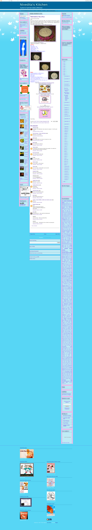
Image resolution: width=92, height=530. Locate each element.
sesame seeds (69, 356)
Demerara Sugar (65, 241)
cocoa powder (69, 232)
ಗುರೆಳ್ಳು (63, 378)
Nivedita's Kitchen (33, 4)
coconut (65, 233)
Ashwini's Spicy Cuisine (66, 425)
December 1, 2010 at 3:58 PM (37, 193)
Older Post (57, 234)
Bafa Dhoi (66, 88)
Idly (67, 279)
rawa (70, 341)
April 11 (65, 156)
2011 (64, 73)
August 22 (66, 128)
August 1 (66, 133)
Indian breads (69, 280)
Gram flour (69, 268)
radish (69, 339)
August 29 (66, 126)
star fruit (70, 362)
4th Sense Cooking (67, 415)
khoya (67, 292)
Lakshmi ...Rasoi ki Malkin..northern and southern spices (42, 199)
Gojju (70, 266)
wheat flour (68, 374)
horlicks (66, 278)
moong (69, 308)
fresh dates (65, 262)
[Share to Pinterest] (57, 121)
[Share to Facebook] (56, 121)
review (70, 347)
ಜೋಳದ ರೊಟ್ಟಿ (68, 378)
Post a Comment (34, 225)
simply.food (49, 83)
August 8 (66, 131)
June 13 (66, 144)
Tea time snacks (65, 367)
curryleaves (69, 239)
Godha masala (64, 266)
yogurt (63, 377)
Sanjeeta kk (35, 171)
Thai (67, 368)
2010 (64, 74)
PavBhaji (63, 328)
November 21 (66, 102)
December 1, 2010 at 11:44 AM (37, 173)
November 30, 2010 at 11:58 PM (38, 140)
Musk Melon (68, 311)
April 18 (66, 154)
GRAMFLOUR (64, 269)
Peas (63, 329)
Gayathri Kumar (35, 180)
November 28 (66, 85)
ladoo (68, 294)
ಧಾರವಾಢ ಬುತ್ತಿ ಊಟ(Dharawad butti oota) (67, 381)
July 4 (65, 139)
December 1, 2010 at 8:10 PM (37, 197)
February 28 (66, 166)
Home (45, 234)
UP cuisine (67, 370)
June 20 (66, 143)
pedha (66, 329)
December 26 (66, 76)
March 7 (66, 164)
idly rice (71, 279)
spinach (69, 361)
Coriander (63, 236)
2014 (64, 68)
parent (67, 325)
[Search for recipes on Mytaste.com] (65, 22)
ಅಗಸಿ (66, 377)
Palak (64, 324)
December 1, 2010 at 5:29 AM (37, 164)
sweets (69, 365)
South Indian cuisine (68, 360)
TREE (63, 370)
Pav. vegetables (68, 327)
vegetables (67, 371)
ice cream (63, 279)
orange (69, 322)
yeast (70, 376)
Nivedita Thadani (35, 204)
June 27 (66, 141)
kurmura (64, 294)
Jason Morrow (49, 522)
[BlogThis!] (54, 121)
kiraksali (67, 293)
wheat (63, 374)
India (64, 280)
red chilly (68, 344)
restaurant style (64, 347)
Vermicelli (63, 372)
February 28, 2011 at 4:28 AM (37, 214)
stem (64, 363)
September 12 (67, 121)
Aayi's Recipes (66, 420)
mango (65, 300)
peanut (69, 328)
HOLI (64, 277)
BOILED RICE (67, 216)
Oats (71, 320)
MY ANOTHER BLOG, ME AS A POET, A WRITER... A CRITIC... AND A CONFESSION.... (38, 10)
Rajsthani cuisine (68, 340)
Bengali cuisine (64, 212)
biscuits (69, 214)
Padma (34, 142)
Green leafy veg (68, 272)
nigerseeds (63, 315)
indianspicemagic (36, 190)
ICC (69, 278)
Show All (70, 427)
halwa (71, 275)
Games (71, 263)
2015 (64, 66)
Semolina (63, 356)
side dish (68, 357)
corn (68, 236)
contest (64, 235)
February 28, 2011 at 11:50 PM (37, 219)
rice (63, 348)
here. (43, 42)
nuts (67, 320)
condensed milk (35, 122)
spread (63, 362)
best (62, 213)
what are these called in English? (26, 148)
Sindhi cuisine (65, 358)
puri (70, 338)
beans (63, 210)
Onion (67, 321)
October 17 (66, 111)
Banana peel (70, 208)
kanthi (34, 195)
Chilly (63, 228)
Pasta (64, 326)
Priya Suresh (35, 152)
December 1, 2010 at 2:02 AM (37, 155)
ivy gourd (68, 284)
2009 (64, 181)
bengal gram (68, 211)
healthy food (65, 276)
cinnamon (63, 232)
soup (68, 359)
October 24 (66, 109)
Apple (64, 204)
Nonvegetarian (64, 317)
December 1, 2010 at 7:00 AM (37, 169)
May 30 (65, 148)
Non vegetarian (67, 316)
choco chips (69, 229)
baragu (65, 209)
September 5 (66, 124)
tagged (63, 366)
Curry (63, 239)
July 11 (65, 138)
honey (63, 278)
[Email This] (53, 121)
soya (64, 361)
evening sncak (69, 247)
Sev (64, 357)
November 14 (66, 105)
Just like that (69, 288)
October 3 (66, 114)
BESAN (70, 212)
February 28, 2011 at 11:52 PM (37, 223)
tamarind (66, 366)
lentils (71, 296)
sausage (63, 355)
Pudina (63, 336)
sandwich (63, 354)
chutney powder (65, 231)
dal (66, 240)
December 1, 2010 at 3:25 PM (37, 188)
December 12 (66, 81)
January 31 (66, 172)
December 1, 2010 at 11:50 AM (37, 178)
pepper (70, 329)
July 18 (65, 136)
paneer (43, 122)
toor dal (68, 369)
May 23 (65, 149)
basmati (69, 209)
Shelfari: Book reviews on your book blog (36, 253)
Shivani (34, 166)
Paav (67, 323)
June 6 (65, 146)
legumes (63, 296)
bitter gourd (64, 215)
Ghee (65, 265)
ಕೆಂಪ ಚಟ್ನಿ (69, 377)
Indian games (64, 282)
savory (69, 355)
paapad (63, 323)
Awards (63, 207)
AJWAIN (67, 202)
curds (69, 238)
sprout (67, 362)
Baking (70, 207)
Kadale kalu (67, 290)
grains (64, 268)
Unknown (34, 147)
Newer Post (32, 234)
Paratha (63, 325)
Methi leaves (64, 302)
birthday (65, 214)
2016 (64, 64)
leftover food (68, 295)
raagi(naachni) (64, 339)
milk (63, 305)
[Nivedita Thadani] (23, 55)
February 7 (66, 171)
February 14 (66, 169)
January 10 (66, 177)
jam (71, 285)
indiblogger (70, 282)
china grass (68, 228)
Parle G (71, 325)
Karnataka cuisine (65, 291)
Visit (65, 442)
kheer (64, 292)
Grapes (69, 269)
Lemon (67, 296)
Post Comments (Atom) (47, 237)
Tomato (63, 369)
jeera (70, 286)
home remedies (68, 277)
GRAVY (63, 270)
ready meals (64, 342)
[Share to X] (55, 121)
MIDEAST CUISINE (67, 304)
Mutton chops (68, 312)
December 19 (66, 78)
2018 (64, 61)
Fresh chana (70, 261)
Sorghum (64, 359)
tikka (70, 368)
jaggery (63, 285)
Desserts (64, 243)
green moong (66, 273)
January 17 (66, 176)
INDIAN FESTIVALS (67, 281)
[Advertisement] (45, 230)
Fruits (70, 262)
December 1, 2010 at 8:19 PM (37, 202)
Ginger (69, 265)
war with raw (69, 372)
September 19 (67, 118)
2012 (64, 71)
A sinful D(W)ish (67, 201)
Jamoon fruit (65, 286)
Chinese (63, 229)
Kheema (70, 291)
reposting (64, 346)
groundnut (66, 274)
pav (67, 326)
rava (67, 341)
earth (67, 245)
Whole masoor (65, 376)
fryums (67, 263)
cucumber (68, 237)
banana (65, 208)
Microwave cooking (68, 303)
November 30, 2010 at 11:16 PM (38, 131)
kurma (71, 293)
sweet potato (64, 365)
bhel (65, 213)
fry (64, 263)
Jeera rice (64, 287)
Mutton (63, 312)
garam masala (65, 264)
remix (69, 345)
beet (67, 210)
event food (39, 122)
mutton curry (64, 313)
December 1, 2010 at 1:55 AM (37, 150)
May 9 (65, 151)
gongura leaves (64, 267)
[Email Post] (51, 121)
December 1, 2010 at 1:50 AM (37, 145)
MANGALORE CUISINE (68, 299)
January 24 (66, 174)
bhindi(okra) (70, 213)
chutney (68, 230)
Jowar (69, 287)
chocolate (64, 230)
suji (70, 364)
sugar (66, 364)
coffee (70, 233)
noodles (70, 317)
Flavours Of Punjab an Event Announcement (46, 82)
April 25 (66, 153)
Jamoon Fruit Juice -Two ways (25, 169)
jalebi (68, 285)
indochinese (66, 283)
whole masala (69, 375)
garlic (71, 264)
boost (71, 216)
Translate (24, 18)
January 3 (66, 179)
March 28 (66, 159)
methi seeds (70, 302)
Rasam (63, 341)
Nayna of (46, 83)
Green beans (68, 270)
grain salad (70, 267)
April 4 (65, 158)
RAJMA (63, 340)
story (67, 363)
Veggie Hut (34, 127)
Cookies (69, 235)
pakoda (71, 323)
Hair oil (67, 275)
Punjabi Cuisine (46, 122)
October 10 (66, 112)
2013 (64, 69)
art (67, 204)
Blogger (56, 522)
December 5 (66, 84)
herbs (71, 276)
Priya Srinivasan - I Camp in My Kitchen (39, 133)
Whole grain (64, 375)
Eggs (71, 245)
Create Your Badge (22, 56)
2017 (64, 63)
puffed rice (68, 336)
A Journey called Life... (66, 418)
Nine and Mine (69, 315)
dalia (70, 240)
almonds (70, 203)
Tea (70, 366)
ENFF (65, 246)
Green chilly (64, 271)
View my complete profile (67, 17)
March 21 (66, 161)
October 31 (66, 107)
